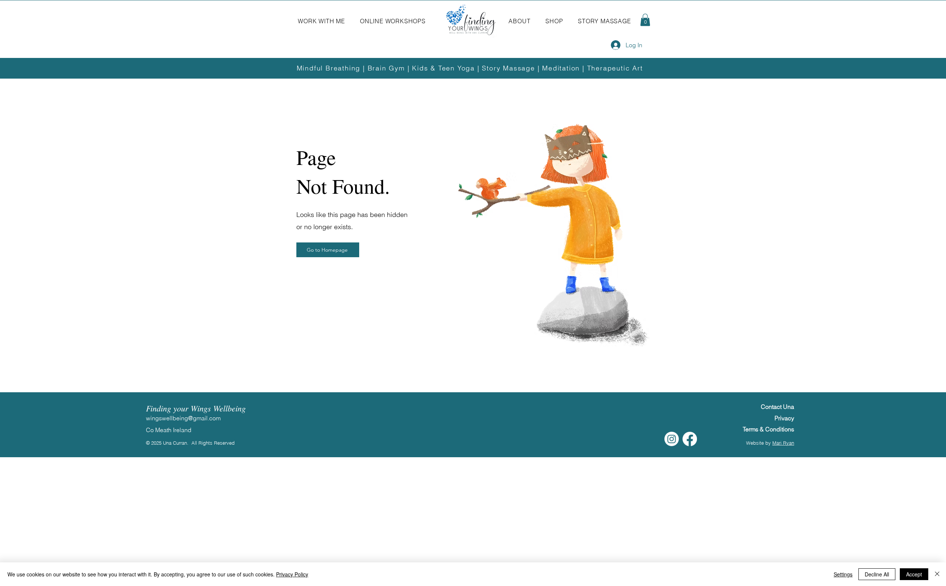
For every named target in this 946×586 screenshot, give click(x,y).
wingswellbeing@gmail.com (183, 418)
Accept (914, 574)
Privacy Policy (292, 574)
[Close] (937, 574)
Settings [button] (843, 574)
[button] (321, 21)
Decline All (877, 574)
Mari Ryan (783, 443)
